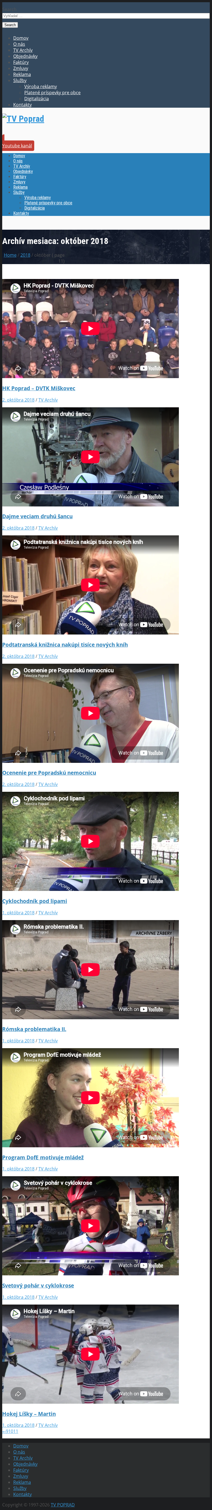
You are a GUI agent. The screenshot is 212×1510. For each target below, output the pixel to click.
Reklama (22, 74)
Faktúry (21, 62)
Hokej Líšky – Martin (29, 1413)
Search (9, 9)
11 (15, 1431)
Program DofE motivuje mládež (43, 1157)
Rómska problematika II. (34, 1029)
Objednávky (25, 56)
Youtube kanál (17, 146)
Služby (19, 80)
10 (10, 1431)
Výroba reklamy (40, 86)
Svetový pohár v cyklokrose (38, 1285)
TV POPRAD (63, 1505)
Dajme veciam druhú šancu (37, 516)
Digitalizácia (36, 99)
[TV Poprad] (23, 118)
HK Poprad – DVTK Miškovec (38, 388)
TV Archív (23, 50)
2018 (25, 255)
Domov (20, 38)
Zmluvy (20, 68)
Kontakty (22, 105)
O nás (19, 44)
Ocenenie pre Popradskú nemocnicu (49, 772)
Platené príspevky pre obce (52, 93)
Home (10, 255)
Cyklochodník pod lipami (34, 901)
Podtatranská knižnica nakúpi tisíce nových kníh (65, 644)
